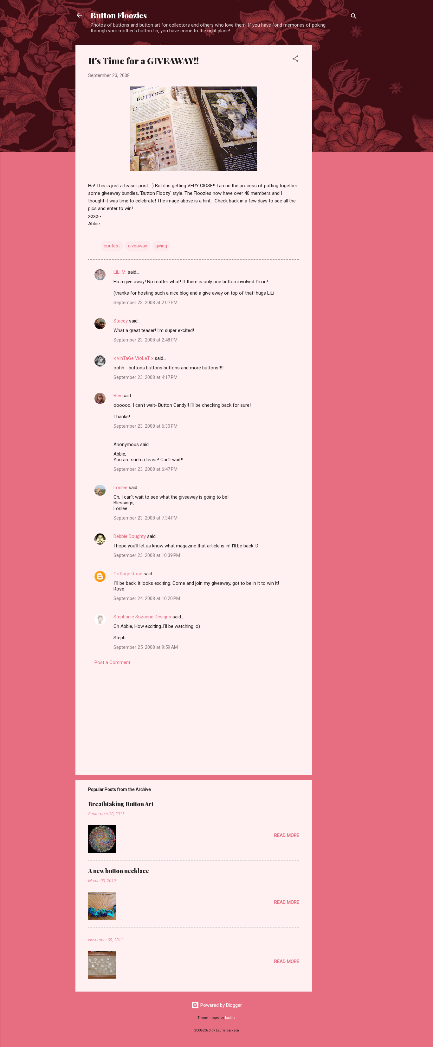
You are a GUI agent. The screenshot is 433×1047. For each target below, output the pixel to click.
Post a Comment (112, 662)
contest (112, 246)
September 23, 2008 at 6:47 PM (145, 469)
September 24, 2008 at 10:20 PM (146, 598)
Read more (286, 835)
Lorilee (120, 487)
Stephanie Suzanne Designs (142, 617)
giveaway (137, 246)
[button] (295, 60)
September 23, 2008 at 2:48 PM (145, 340)
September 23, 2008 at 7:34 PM (145, 518)
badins (230, 1018)
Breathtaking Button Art (120, 804)
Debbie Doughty (129, 536)
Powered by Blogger (220, 1005)
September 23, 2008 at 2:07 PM (145, 302)
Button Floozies (119, 15)
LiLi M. (119, 272)
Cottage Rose (127, 574)
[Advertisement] (337, 140)
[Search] (354, 17)
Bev (117, 396)
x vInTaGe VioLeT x (133, 358)
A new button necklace (118, 871)
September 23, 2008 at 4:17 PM (145, 377)
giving (161, 246)
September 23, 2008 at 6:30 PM (145, 426)
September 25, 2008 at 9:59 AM (145, 647)
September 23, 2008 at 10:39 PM (146, 555)
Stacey (120, 321)
